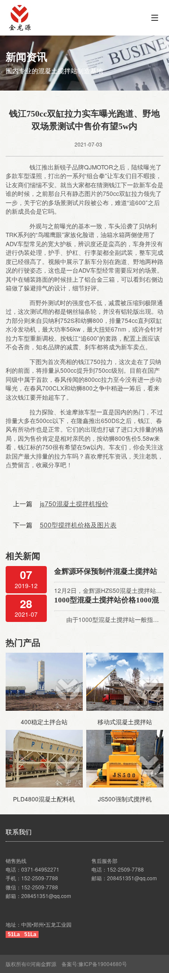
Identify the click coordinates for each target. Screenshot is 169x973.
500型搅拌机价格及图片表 (78, 524)
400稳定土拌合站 (44, 721)
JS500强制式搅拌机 (125, 798)
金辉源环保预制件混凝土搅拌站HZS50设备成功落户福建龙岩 (105, 572)
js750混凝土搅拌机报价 (74, 503)
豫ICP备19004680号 (105, 963)
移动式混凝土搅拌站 (125, 721)
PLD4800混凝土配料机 (44, 798)
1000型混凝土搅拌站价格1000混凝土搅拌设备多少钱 (106, 601)
